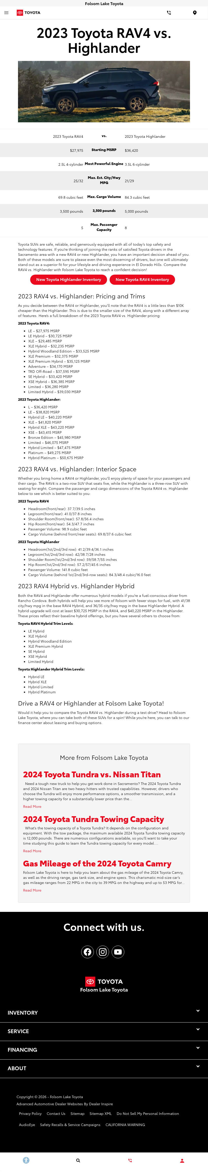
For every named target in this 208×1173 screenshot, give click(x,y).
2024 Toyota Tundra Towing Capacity (93, 818)
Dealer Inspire (101, 1103)
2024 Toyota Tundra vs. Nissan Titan (92, 773)
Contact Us (56, 1113)
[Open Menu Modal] (6, 12)
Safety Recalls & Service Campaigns (70, 1124)
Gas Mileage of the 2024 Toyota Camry (97, 862)
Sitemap (77, 1113)
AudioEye (27, 1124)
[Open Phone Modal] (169, 12)
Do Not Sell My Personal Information (148, 1113)
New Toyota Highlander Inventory (68, 279)
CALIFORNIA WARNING (125, 1124)
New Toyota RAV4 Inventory (142, 279)
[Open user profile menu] (173, 1160)
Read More (32, 806)
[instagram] (102, 952)
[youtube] (118, 952)
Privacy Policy (30, 1113)
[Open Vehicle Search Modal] (34, 1160)
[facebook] (87, 952)
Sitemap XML (101, 1113)
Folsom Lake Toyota (66, 1096)
